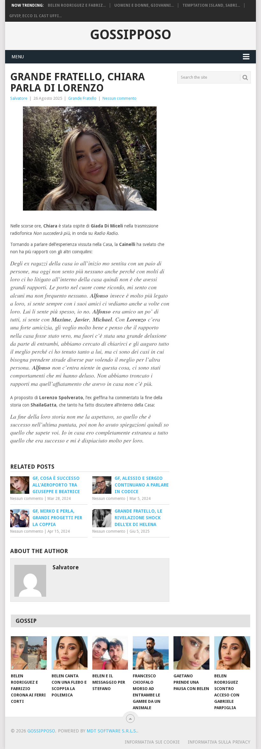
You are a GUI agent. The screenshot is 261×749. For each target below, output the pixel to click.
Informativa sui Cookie (152, 742)
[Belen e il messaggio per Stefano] (110, 653)
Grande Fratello (82, 98)
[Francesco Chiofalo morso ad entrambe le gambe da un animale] (151, 653)
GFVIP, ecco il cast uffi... (35, 16)
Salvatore (18, 98)
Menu (17, 56)
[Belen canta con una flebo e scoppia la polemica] (70, 653)
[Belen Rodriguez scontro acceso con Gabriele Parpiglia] (232, 653)
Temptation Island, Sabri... (211, 5)
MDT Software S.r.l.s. (112, 730)
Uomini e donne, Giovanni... (144, 5)
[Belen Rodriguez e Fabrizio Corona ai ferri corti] (29, 653)
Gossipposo (130, 34)
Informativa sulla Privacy (219, 742)
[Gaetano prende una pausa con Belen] (191, 653)
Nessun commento (119, 98)
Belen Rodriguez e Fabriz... (77, 5)
